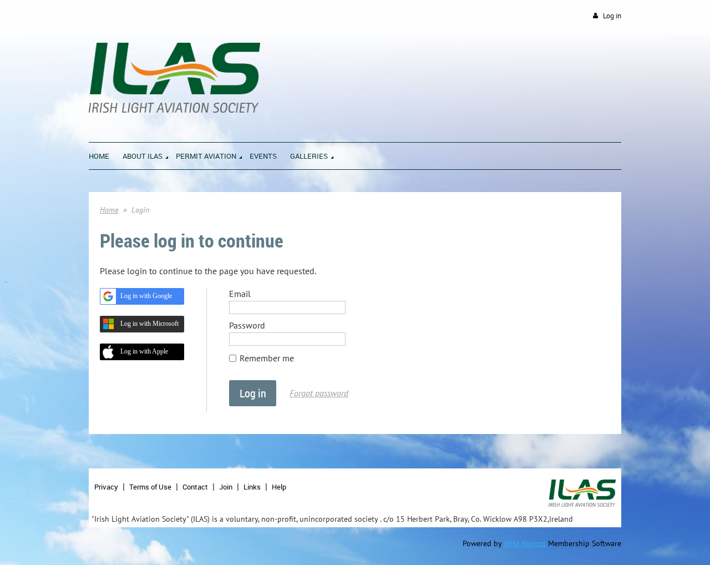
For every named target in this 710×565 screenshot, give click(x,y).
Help (279, 487)
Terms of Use (150, 487)
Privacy (106, 487)
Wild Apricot (525, 543)
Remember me (267, 358)
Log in (612, 16)
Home (109, 210)
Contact (195, 487)
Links (252, 487)
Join (225, 487)
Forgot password (319, 392)
